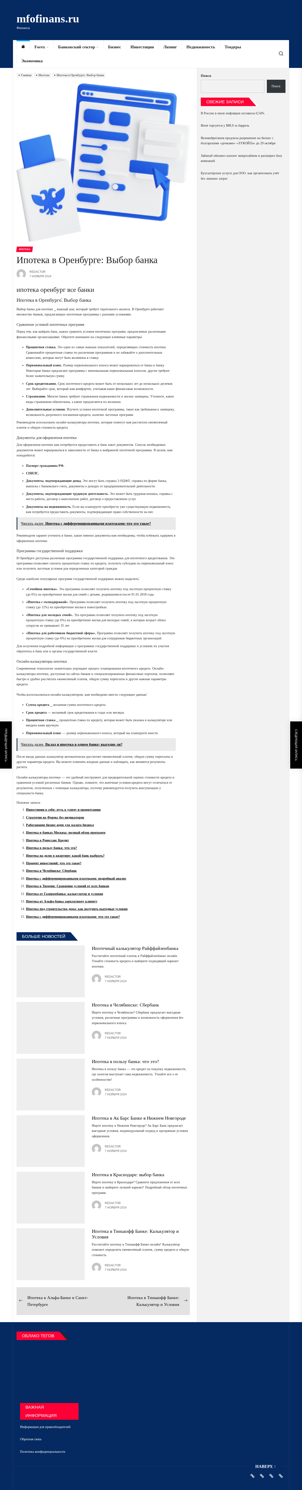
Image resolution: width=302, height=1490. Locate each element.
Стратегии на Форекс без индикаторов (55, 817)
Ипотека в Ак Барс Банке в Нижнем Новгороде (139, 1118)
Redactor (37, 271)
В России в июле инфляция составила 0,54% (232, 113)
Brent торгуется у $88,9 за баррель (225, 125)
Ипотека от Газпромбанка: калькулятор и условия (64, 894)
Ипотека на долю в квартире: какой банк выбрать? (65, 855)
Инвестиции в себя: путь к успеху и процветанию (63, 809)
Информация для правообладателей (45, 1427)
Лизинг (170, 47)
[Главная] (23, 47)
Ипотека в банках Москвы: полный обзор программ (65, 832)
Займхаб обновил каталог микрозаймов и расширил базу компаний (241, 158)
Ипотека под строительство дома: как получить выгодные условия (77, 909)
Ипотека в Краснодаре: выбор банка (128, 1174)
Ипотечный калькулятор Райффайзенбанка (135, 948)
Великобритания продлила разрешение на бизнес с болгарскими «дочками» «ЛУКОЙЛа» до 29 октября (238, 140)
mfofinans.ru (48, 18)
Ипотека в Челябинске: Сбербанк (51, 871)
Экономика (32, 60)
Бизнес (114, 47)
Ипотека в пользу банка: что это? (51, 848)
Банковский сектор (76, 47)
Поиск (206, 76)
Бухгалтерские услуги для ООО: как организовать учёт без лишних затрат (240, 175)
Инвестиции (142, 47)
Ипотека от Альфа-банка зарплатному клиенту (61, 901)
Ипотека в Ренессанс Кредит (47, 840)
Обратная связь (31, 1439)
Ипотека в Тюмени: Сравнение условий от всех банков (67, 886)
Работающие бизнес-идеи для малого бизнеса (60, 825)
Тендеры (233, 47)
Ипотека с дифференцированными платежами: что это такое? (73, 917)
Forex (39, 47)
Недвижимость (200, 47)
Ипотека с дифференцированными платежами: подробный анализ (76, 878)
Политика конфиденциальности (42, 1451)
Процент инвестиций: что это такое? (53, 863)
